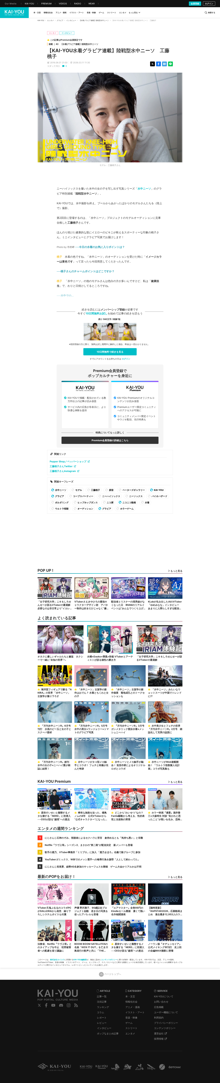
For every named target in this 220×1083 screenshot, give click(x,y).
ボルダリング (62, 502)
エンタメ (50, 20)
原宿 (111, 490)
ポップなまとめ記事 (108, 1033)
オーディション (85, 508)
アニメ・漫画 (132, 1007)
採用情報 (159, 1038)
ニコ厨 (109, 502)
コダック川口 (53, 66)
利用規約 (159, 1017)
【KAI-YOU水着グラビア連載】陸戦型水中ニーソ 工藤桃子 (108, 53)
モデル (78, 490)
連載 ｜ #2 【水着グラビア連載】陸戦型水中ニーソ (73, 44)
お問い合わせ (161, 1001)
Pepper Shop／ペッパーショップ (68, 461)
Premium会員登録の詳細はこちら (110, 440)
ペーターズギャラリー (133, 490)
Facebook (46, 1005)
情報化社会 (131, 1001)
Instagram (68, 1005)
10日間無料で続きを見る (110, 351)
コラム (100, 1012)
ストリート (131, 1028)
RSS (76, 1005)
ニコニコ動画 (129, 502)
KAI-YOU (41, 20)
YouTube (53, 1005)
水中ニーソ (144, 188)
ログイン (209, 3)
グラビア (60, 20)
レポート (102, 1017)
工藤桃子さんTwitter (61, 466)
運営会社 (159, 1033)
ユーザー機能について (166, 1012)
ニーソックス (136, 496)
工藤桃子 (95, 490)
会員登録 (195, 3)
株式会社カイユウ (57, 959)
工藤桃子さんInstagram (63, 471)
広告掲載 (159, 1007)
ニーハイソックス (111, 496)
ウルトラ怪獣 (62, 508)
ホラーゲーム (127, 508)
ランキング (103, 1007)
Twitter (39, 1005)
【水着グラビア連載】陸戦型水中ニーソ (94, 20)
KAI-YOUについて (163, 996)
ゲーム (129, 1022)
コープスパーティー (83, 496)
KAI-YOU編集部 (80, 959)
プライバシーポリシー (166, 1022)
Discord (61, 1005)
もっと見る (133, 12)
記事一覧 (102, 996)
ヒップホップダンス (87, 502)
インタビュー (71, 20)
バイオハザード (159, 496)
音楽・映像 (131, 1017)
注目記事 (102, 1001)
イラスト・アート (135, 1012)
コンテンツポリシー (109, 959)
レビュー (102, 1022)
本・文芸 (130, 996)
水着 (146, 502)
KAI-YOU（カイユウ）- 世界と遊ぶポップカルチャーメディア (14, 13)
